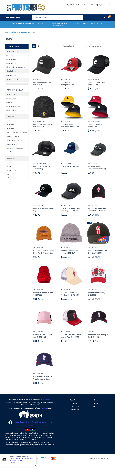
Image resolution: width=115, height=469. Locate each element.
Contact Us (44, 408)
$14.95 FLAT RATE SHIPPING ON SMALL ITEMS (27, 23)
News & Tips (88, 5)
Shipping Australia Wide (59, 23)
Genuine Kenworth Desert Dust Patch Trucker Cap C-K (43, 252)
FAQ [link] (8, 174)
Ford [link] (10, 102)
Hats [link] (11, 56)
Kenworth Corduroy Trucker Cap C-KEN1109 (70, 294)
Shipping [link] (9, 166)
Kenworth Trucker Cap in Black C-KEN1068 (98, 336)
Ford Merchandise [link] (15, 106)
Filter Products (13, 47)
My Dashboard (104, 5)
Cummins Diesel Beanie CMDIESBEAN (42, 125)
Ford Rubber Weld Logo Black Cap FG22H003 (70, 209)
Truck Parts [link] (10, 125)
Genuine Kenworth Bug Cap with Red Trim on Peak (97, 210)
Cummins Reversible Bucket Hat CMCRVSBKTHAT (96, 126)
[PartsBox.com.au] (26, 7)
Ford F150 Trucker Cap (70, 166)
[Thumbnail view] (34, 46)
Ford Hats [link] (12, 63)
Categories (14, 17)
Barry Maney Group (45, 399)
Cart (106, 17)
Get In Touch (74, 5)
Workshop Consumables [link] (15, 148)
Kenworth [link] (12, 110)
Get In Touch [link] (10, 178)
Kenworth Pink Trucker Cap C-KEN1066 (42, 336)
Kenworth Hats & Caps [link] (16, 67)
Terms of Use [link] (74, 409)
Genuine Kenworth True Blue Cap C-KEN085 (97, 251)
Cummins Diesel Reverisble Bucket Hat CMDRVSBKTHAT (70, 126)
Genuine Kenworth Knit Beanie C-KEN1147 (70, 251)
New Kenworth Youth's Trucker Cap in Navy (42, 378)
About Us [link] (10, 163)
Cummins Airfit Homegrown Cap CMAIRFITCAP (67, 84)
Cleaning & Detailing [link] (13, 136)
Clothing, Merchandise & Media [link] (17, 132)
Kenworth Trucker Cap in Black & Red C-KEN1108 (71, 336)
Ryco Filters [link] (10, 152)
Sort (87, 46)
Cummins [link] (12, 99)
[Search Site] (81, 17)
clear (21, 90)
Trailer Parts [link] (10, 129)
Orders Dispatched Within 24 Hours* (89, 23)
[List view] (38, 46)
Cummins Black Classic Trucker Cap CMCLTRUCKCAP (97, 84)
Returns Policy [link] (11, 170)
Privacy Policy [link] (74, 406)
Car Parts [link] (9, 121)
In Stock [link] (12, 76)
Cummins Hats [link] (14, 59)
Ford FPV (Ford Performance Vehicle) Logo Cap (97, 168)
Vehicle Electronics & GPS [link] (15, 140)
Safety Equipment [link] (12, 144)
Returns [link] (95, 403)
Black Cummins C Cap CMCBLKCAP (42, 83)
